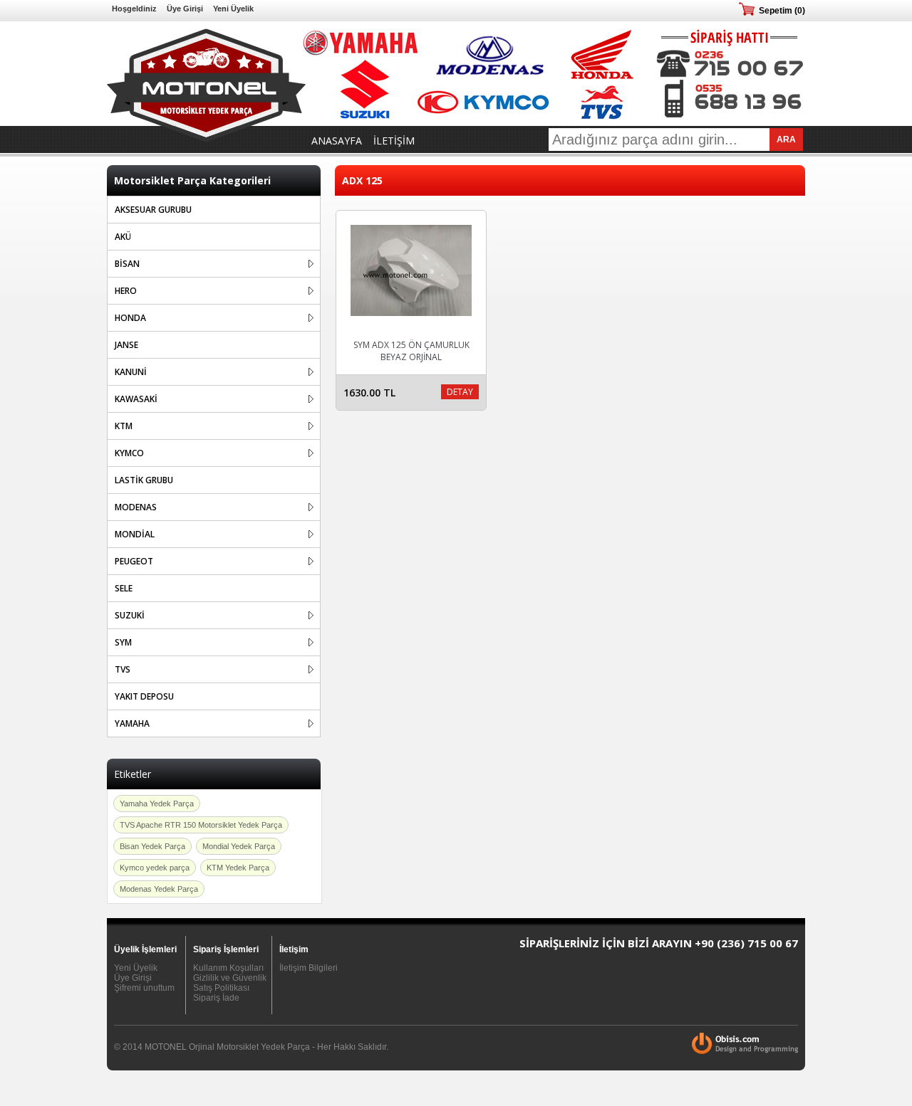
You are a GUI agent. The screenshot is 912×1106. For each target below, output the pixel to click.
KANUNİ (131, 372)
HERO (126, 291)
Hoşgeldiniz (134, 8)
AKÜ (123, 237)
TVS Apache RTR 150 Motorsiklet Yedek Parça (201, 825)
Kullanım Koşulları (228, 968)
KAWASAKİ (136, 399)
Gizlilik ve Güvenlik (229, 978)
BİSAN (127, 264)
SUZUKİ (130, 615)
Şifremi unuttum (144, 988)
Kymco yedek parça (155, 867)
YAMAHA (132, 723)
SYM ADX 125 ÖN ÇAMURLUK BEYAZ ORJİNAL (411, 351)
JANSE (126, 345)
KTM (124, 426)
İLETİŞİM (394, 140)
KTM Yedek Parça (238, 867)
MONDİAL (135, 534)
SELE (124, 588)
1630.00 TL (369, 392)
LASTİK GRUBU (144, 480)
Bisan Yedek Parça (152, 846)
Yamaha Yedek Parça (157, 803)
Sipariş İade (216, 998)
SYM (123, 642)
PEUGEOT (134, 561)
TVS (122, 669)
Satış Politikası (221, 988)
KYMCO (129, 453)
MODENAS (136, 507)
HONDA (130, 318)
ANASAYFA (336, 140)
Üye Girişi (185, 8)
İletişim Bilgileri (308, 968)
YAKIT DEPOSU (144, 696)
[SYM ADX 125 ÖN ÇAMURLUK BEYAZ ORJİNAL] (411, 320)
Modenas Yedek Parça (159, 889)
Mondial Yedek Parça (238, 846)
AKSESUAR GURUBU (153, 210)
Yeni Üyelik (233, 8)
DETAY (460, 392)
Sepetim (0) (782, 11)
